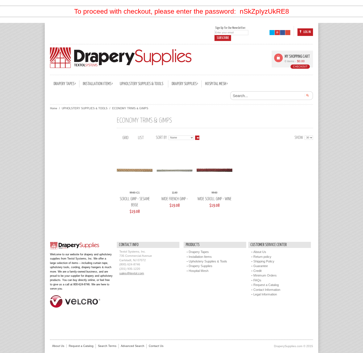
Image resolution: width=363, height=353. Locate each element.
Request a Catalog (266, 285)
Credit (257, 271)
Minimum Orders (265, 275)
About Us (259, 252)
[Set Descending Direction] (197, 138)
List (141, 138)
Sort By (161, 138)
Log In (307, 32)
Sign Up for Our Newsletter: (230, 27)
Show (299, 138)
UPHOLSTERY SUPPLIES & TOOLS (85, 108)
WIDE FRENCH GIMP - (174, 199)
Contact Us (156, 346)
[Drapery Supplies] (121, 57)
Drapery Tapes (199, 252)
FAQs (257, 280)
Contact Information (266, 289)
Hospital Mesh (198, 271)
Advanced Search (132, 346)
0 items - (295, 61)
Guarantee (260, 266)
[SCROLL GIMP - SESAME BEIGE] (135, 170)
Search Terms (107, 346)
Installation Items (200, 256)
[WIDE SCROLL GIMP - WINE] (214, 170)
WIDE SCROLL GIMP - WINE (214, 199)
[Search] (307, 95)
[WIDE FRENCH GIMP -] (174, 170)
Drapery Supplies (200, 266)
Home (53, 108)
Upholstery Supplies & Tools (208, 261)
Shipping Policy (263, 261)
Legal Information (265, 294)
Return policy (262, 256)
